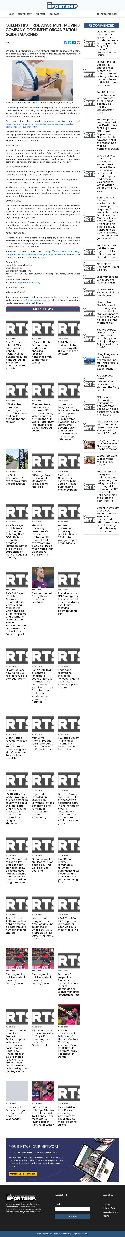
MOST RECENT (25, 14)
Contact (107, 1216)
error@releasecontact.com (34, 300)
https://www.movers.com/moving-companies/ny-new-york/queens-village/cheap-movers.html (43, 253)
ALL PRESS (40, 14)
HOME (11, 14)
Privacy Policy (110, 1208)
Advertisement (110, 1212)
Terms (106, 1204)
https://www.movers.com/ (27, 282)
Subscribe (72, 1216)
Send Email (17, 268)
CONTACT (54, 14)
